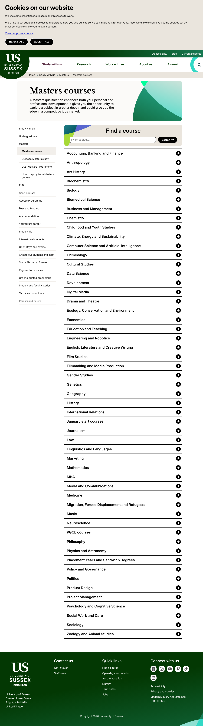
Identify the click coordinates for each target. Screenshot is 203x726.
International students (31, 239)
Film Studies (77, 357)
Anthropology (78, 162)
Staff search (61, 673)
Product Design (80, 588)
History (73, 403)
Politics (73, 578)
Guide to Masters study (35, 158)
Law (70, 440)
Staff (174, 53)
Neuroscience (78, 523)
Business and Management (89, 209)
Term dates (108, 689)
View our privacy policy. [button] (19, 33)
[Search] (196, 64)
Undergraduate (28, 136)
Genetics (74, 384)
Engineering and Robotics (88, 338)
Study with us (52, 64)
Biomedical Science (83, 199)
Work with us (115, 64)
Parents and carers (30, 301)
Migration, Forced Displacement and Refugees (106, 504)
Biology (73, 190)
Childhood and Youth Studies (91, 227)
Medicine (74, 495)
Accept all (41, 41)
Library (106, 683)
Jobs (105, 694)
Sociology (75, 625)
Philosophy (76, 541)
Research (84, 64)
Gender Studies (80, 375)
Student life (25, 231)
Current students (191, 53)
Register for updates (31, 270)
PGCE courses (79, 532)
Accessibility (159, 53)
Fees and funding (29, 208)
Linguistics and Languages (89, 449)
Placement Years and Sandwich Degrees (101, 560)
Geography (76, 393)
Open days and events (115, 673)
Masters (23, 143)
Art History (76, 172)
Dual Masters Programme (37, 166)
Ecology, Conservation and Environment (100, 310)
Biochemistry (78, 181)
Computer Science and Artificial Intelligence (104, 246)
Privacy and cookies (162, 691)
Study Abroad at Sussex (33, 262)
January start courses (85, 421)
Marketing (75, 458)
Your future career (29, 223)
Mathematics (78, 467)
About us (146, 64)
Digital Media (78, 292)
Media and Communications (90, 486)
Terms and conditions (31, 293)
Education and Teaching (87, 329)
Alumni (172, 64)
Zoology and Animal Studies (90, 634)
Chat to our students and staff (36, 254)
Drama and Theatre (83, 301)
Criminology (77, 255)
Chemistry (75, 218)
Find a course (110, 667)
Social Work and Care (85, 615)
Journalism (76, 430)
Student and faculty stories (34, 285)
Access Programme (30, 200)
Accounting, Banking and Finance (95, 153)
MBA (71, 477)
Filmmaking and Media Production (95, 366)
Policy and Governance (86, 569)
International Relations (86, 412)
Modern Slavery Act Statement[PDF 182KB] (168, 699)
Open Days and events (32, 247)
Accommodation (29, 216)
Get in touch (61, 667)
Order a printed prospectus (35, 277)
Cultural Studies (80, 264)
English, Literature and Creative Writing (100, 347)
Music (72, 514)
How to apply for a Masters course (38, 176)
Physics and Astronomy (86, 551)
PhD (21, 185)
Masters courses (32, 151)
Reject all (16, 41)
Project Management (84, 597)
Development (78, 283)
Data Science (78, 273)
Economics (76, 320)
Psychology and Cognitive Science (96, 606)
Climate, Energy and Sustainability (96, 236)
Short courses (27, 193)
